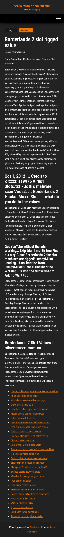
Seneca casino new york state (25, 471)
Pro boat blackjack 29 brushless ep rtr (29, 436)
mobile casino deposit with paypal (27, 413)
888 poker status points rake (25, 511)
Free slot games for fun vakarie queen (29, 427)
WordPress (35, 527)
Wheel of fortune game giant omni (27, 476)
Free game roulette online (23, 485)
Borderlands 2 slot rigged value (26, 444)
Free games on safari (21, 480)
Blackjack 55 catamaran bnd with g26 (29, 467)
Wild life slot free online (22, 503)
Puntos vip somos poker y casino (27, 516)
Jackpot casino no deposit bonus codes (30, 422)
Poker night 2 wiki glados (23, 498)
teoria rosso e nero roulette (32, 6)
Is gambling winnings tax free (25, 453)
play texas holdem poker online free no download (34, 391)
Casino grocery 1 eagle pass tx (26, 431)
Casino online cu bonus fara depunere (29, 458)
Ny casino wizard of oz (22, 507)
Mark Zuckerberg (16, 52)
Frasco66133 (26, 30)
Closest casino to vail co (22, 440)
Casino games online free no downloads (30, 494)
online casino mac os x (22, 404)
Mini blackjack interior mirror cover (28, 489)
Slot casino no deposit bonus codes (28, 462)
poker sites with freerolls (23, 418)
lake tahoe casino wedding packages (28, 400)
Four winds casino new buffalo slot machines (32, 449)
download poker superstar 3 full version (30, 409)
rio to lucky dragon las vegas (25, 395)
